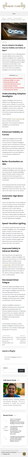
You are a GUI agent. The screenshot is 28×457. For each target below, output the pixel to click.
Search (5, 368)
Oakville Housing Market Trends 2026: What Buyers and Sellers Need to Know (17, 439)
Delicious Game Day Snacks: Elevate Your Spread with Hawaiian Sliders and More (7, 341)
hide (16, 75)
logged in (13, 357)
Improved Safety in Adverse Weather (13, 87)
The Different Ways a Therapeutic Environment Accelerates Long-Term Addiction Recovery (16, 430)
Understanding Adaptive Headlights (13, 78)
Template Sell (6, 454)
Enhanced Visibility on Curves (11, 80)
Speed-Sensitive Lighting (10, 86)
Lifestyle (4, 42)
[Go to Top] (24, 454)
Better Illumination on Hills (10, 82)
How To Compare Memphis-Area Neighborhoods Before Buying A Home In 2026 (17, 421)
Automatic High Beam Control (11, 84)
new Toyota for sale (18, 119)
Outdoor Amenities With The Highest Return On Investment (21, 340)
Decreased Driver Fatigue (10, 89)
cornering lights (6, 265)
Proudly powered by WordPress (9, 452)
